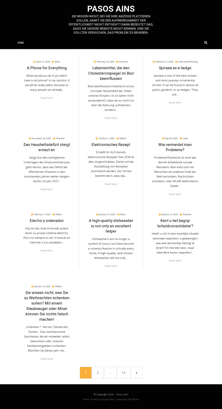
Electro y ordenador (47, 220)
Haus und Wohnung (188, 61)
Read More (47, 97)
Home (21, 42)
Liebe (185, 138)
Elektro (122, 138)
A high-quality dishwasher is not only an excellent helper (111, 226)
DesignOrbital (107, 399)
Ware (57, 61)
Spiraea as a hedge (175, 68)
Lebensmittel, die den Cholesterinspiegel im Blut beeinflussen (111, 73)
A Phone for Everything (47, 68)
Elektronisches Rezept (111, 144)
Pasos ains (111, 9)
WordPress (133, 399)
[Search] (205, 42)
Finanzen (123, 61)
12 (125, 372)
